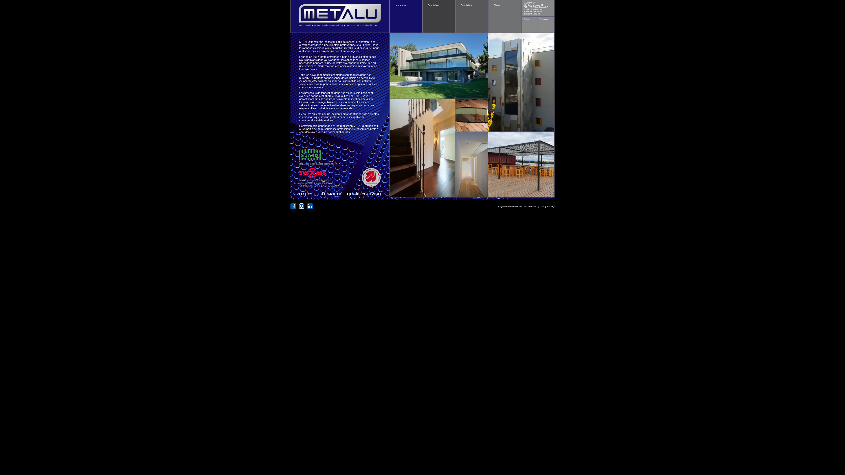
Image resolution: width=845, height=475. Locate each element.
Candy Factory (547, 206)
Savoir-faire (433, 5)
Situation (544, 19)
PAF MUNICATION (516, 206)
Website (532, 206)
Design (500, 206)
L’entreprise (400, 5)
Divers (497, 5)
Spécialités (466, 5)
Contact (527, 19)
